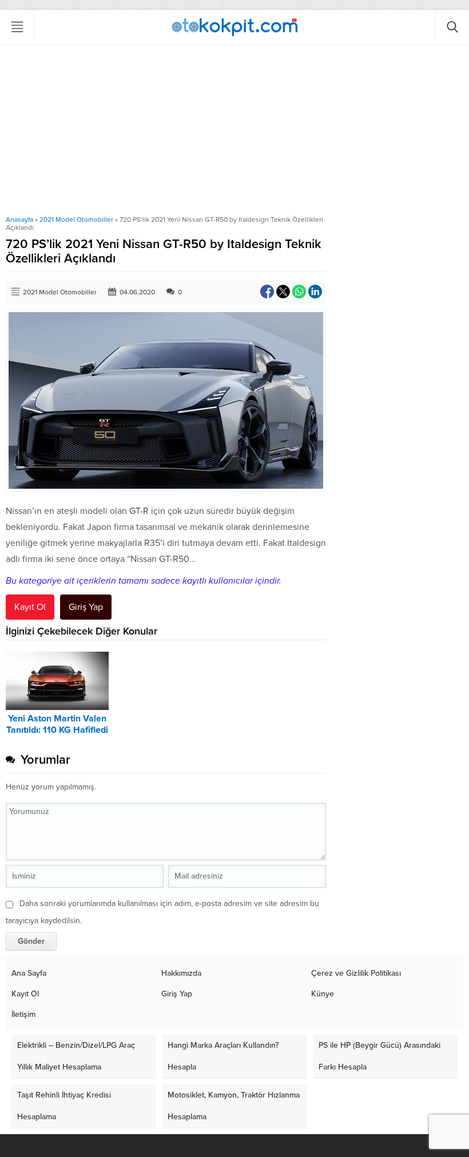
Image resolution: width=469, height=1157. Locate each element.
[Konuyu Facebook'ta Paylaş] (267, 291)
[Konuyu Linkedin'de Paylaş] (315, 291)
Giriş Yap (86, 607)
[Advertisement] (234, 130)
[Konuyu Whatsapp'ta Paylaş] (299, 291)
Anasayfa (19, 220)
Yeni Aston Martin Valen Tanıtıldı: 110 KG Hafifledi (57, 724)
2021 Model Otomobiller (76, 220)
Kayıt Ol (30, 607)
